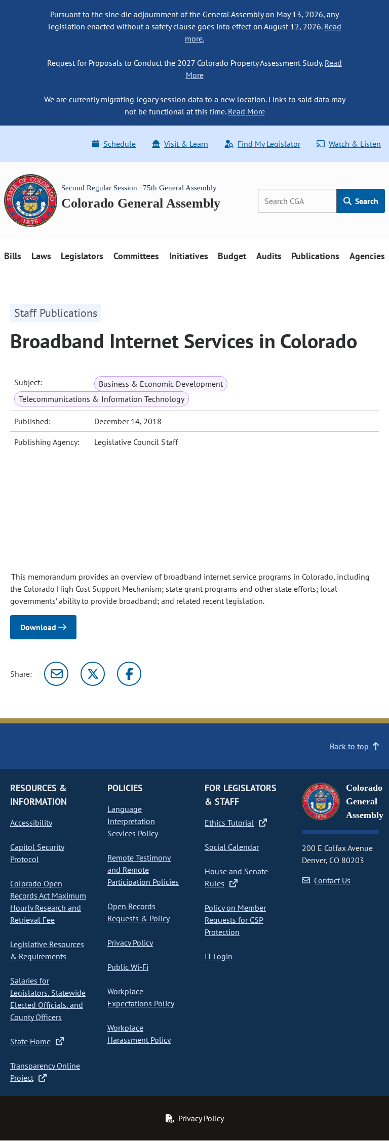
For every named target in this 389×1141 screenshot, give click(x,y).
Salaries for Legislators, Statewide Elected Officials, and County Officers (48, 998)
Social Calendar (232, 847)
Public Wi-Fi (127, 967)
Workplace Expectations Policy (140, 997)
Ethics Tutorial (229, 823)
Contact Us (332, 880)
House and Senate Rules (236, 877)
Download (39, 627)
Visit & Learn (186, 144)
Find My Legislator (269, 144)
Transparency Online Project (45, 1072)
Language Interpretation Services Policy (132, 821)
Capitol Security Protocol (37, 853)
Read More (246, 111)
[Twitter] (93, 674)
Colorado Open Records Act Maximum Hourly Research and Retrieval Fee (48, 901)
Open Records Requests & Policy (138, 912)
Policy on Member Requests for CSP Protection (235, 920)
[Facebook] (129, 674)
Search (365, 201)
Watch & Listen (355, 144)
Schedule (119, 144)
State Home (30, 1041)
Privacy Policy (130, 943)
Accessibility (31, 823)
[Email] (56, 674)
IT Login (218, 956)
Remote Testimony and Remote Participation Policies (143, 869)
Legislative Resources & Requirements (47, 950)
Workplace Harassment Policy (139, 1034)
